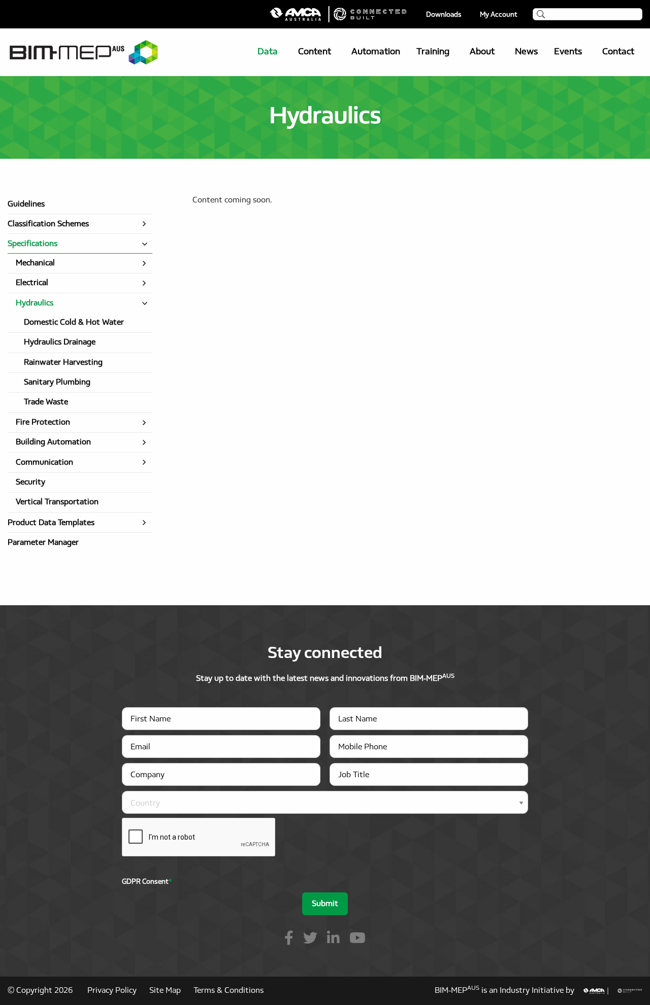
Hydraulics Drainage (59, 342)
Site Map (165, 991)
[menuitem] (269, 52)
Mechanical (35, 263)
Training (432, 52)
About (482, 52)
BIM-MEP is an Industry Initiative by (508, 991)
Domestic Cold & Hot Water (74, 323)
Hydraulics (34, 303)
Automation (375, 52)
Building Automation (53, 442)
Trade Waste (46, 402)
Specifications (32, 244)
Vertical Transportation (57, 502)
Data (267, 52)
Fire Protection (43, 423)
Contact (618, 52)
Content (314, 52)
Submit (325, 904)
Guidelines (26, 204)
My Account (498, 15)
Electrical (32, 283)
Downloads (444, 15)
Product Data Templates (51, 523)
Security (30, 482)
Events (568, 52)
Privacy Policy (112, 991)
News (526, 52)
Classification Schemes (48, 224)
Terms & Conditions (228, 991)
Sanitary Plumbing (57, 382)
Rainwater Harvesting (63, 363)
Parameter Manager (43, 543)
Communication (44, 463)
